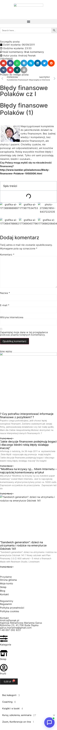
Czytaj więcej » (7, 438)
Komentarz (7, 254)
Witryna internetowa (11, 317)
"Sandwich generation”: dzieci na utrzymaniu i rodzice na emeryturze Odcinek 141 (23, 545)
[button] (28, 21)
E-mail (4, 305)
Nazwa (5, 293)
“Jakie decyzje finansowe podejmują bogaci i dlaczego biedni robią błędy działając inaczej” (28, 445)
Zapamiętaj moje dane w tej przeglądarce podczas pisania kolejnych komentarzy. (24, 333)
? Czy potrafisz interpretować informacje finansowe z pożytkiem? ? (27, 415)
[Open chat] (49, 722)
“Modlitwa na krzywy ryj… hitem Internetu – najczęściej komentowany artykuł (28, 470)
